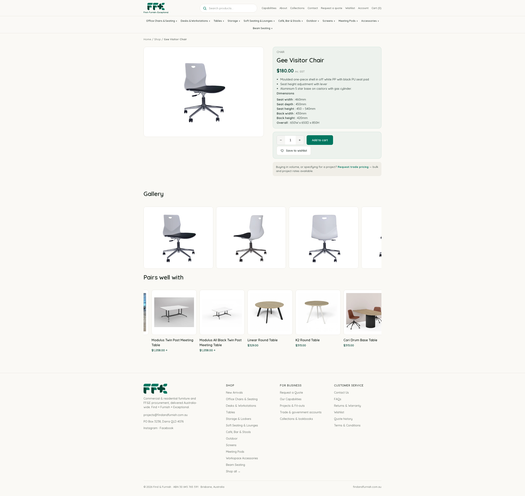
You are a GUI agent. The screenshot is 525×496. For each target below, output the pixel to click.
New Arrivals (234, 392)
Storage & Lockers (238, 419)
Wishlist (350, 8)
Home (147, 39)
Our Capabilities (290, 399)
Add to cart (320, 140)
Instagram (151, 428)
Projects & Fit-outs (292, 406)
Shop (157, 39)
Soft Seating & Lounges (258, 20)
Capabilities (269, 8)
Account (363, 8)
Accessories (369, 20)
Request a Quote (291, 392)
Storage (233, 20)
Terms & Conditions (347, 425)
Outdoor (311, 20)
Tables (218, 20)
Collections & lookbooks (296, 419)
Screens (328, 20)
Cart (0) (376, 8)
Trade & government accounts (301, 412)
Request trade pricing (353, 166)
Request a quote (331, 8)
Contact (313, 8)
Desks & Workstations (194, 20)
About (283, 8)
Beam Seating (261, 28)
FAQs (337, 399)
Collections (297, 8)
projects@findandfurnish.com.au (166, 415)
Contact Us (341, 392)
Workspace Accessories (242, 458)
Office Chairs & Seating (160, 20)
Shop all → (233, 471)
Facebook (166, 428)
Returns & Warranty (347, 406)
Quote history (343, 419)
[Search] (204, 8)
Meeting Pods (347, 20)
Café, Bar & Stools (289, 20)
